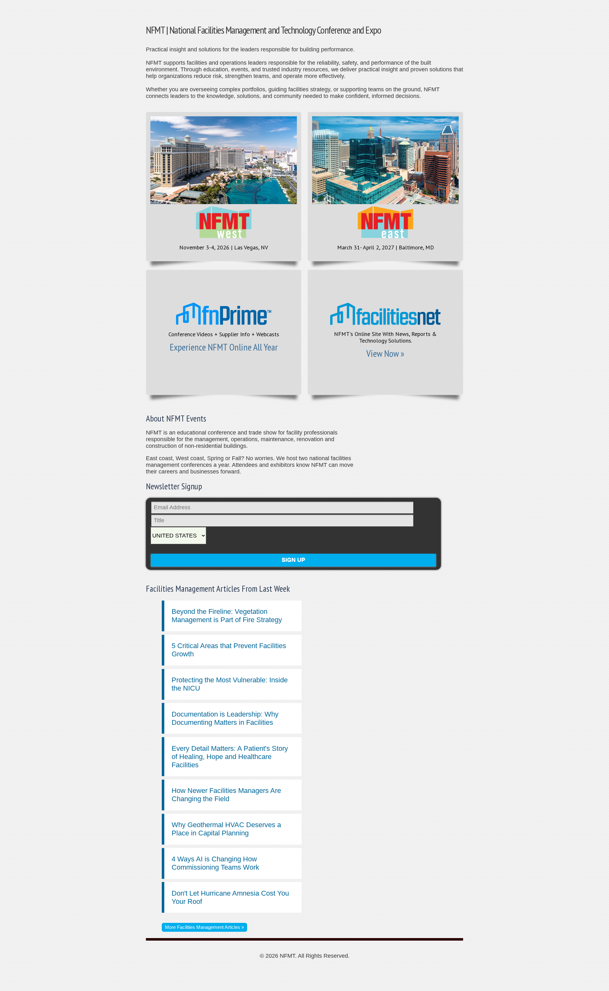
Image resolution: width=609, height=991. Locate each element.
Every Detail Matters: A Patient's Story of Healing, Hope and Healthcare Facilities (230, 756)
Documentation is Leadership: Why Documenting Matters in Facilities (225, 718)
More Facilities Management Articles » (204, 927)
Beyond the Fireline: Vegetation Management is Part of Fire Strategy (227, 616)
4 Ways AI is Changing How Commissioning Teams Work (215, 863)
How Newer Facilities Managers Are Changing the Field (226, 795)
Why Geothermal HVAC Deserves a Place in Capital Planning (226, 829)
